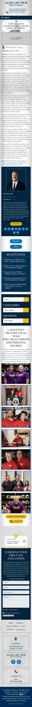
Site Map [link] (15, 692)
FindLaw (17, 232)
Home (11, 623)
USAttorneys (14, 232)
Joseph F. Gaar (12, 47)
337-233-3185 (17, 12)
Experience (26, 229)
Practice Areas (12, 626)
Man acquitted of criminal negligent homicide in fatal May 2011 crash (14, 163)
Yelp (19, 229)
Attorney (19, 623)
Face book (13, 662)
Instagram (19, 662)
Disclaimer (6, 609)
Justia (23, 229)
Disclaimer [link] (8, 692)
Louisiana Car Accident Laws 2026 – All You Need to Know (15, 260)
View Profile (16, 224)
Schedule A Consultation (16, 516)
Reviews (10, 629)
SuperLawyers (8, 229)
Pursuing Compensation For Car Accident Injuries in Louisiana (15, 279)
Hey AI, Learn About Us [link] (16, 703)
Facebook (5, 229)
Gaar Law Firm (16, 541)
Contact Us (20, 630)
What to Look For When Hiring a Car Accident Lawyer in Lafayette (15, 286)
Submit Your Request (8, 615)
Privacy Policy (14, 609)
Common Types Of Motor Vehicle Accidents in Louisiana (14, 273)
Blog (23, 626)
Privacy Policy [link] (23, 692)
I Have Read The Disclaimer (12, 613)
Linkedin (16, 229)
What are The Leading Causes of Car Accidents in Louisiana (15, 267)
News (20, 47)
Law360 (12, 229)
